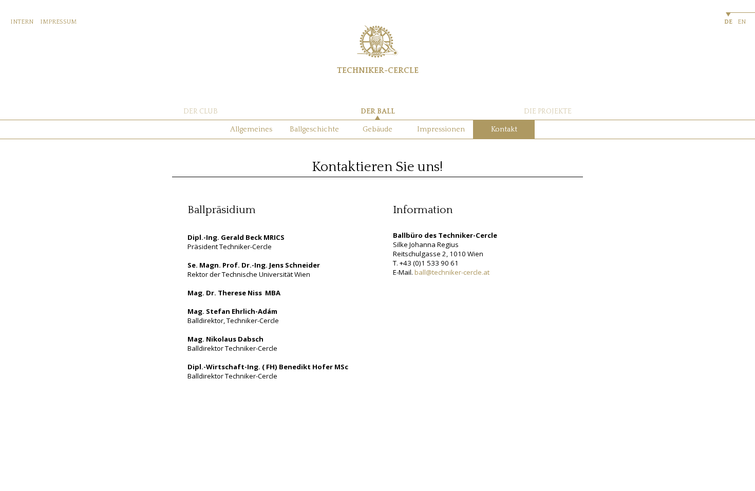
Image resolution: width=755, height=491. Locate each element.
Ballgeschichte (314, 129)
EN (742, 21)
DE (728, 21)
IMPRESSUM (58, 21)
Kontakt (504, 129)
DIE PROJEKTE (548, 111)
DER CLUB (200, 111)
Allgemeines (251, 129)
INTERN (21, 21)
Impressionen (441, 129)
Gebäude (377, 129)
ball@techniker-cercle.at (451, 272)
